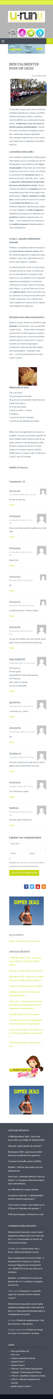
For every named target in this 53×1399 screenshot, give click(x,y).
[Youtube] (38, 886)
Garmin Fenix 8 (17, 1365)
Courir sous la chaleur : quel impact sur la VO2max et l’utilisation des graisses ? (26, 1033)
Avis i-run (15, 1355)
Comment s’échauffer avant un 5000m (26, 986)
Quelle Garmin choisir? (21, 1386)
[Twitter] (32, 886)
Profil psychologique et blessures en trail (25, 1214)
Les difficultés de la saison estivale (24, 1014)
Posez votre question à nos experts (24, 941)
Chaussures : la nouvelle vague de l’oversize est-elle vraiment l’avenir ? (24, 1294)
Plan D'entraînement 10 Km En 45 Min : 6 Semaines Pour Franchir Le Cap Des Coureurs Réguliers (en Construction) (26, 1261)
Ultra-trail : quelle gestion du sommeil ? (26, 971)
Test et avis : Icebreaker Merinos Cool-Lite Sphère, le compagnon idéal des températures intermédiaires (26, 1005)
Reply (11, 505)
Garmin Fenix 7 (17, 1362)
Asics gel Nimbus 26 (20, 1351)
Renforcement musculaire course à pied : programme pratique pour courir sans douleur (26, 1235)
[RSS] (43, 886)
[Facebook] (26, 886)
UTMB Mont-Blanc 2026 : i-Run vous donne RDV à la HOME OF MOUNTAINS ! (25, 961)
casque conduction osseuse (23, 1358)
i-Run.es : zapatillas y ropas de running (28, 1376)
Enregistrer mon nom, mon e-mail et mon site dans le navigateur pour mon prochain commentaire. (26, 864)
